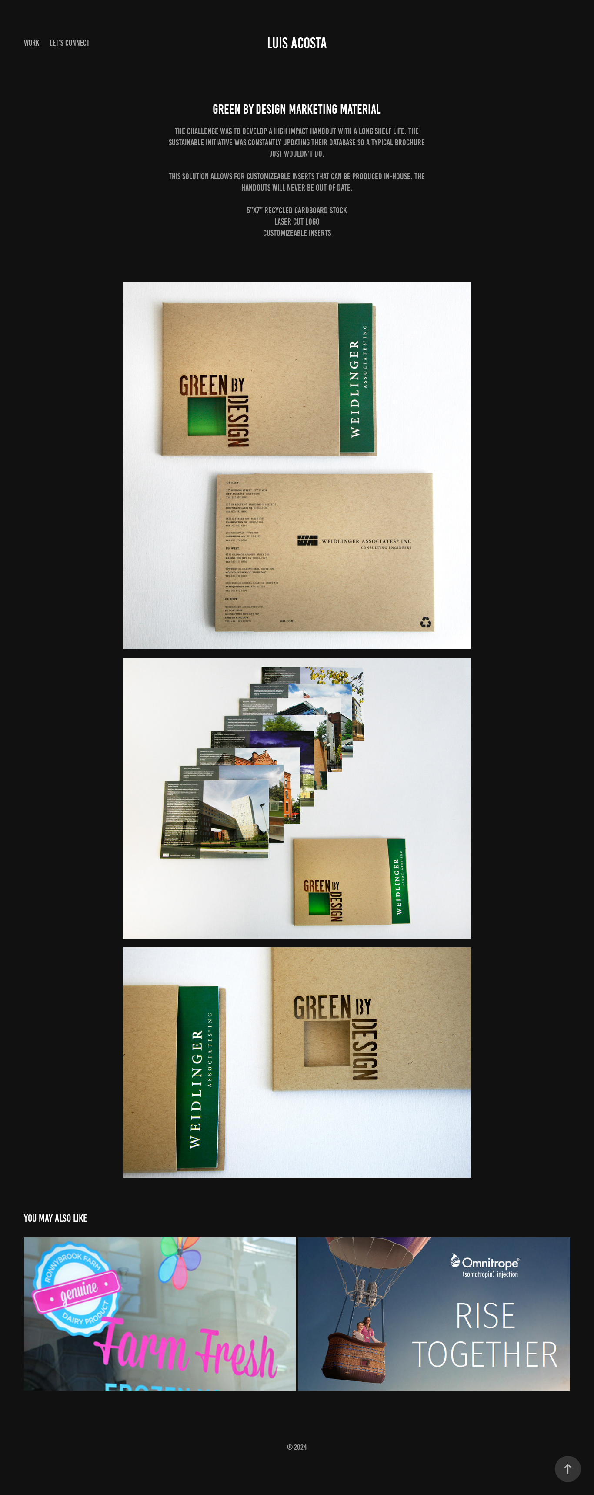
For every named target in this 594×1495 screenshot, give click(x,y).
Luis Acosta (297, 43)
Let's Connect (70, 42)
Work (31, 42)
